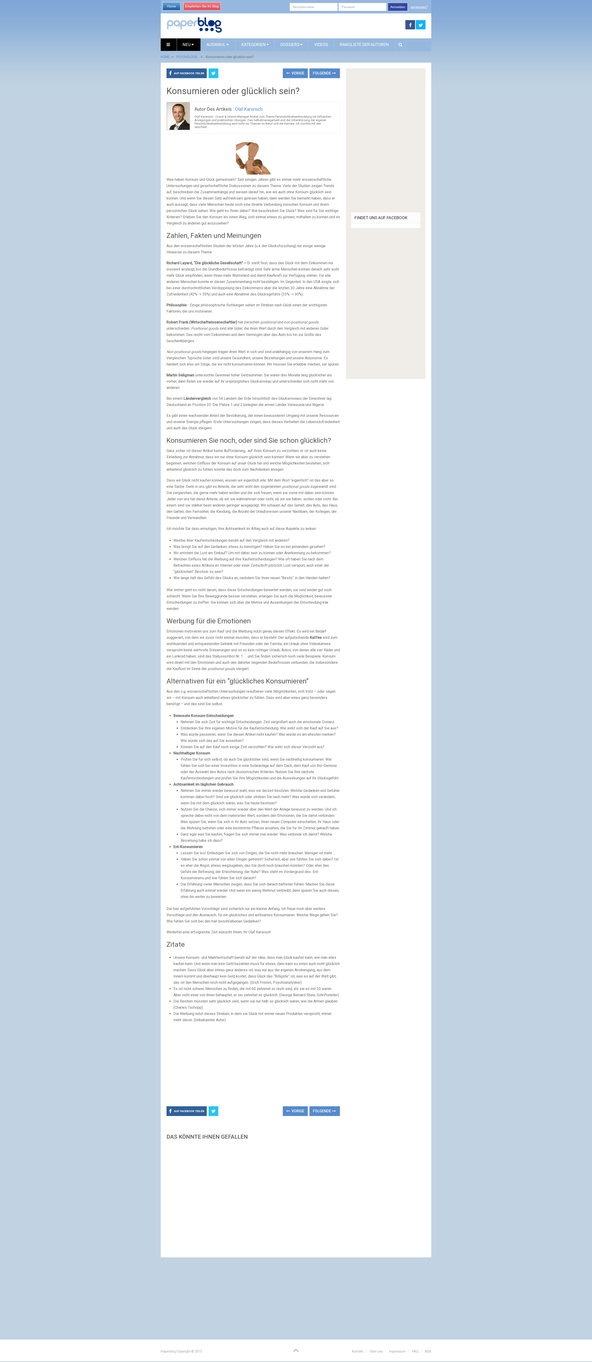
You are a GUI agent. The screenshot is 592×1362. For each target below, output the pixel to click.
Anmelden (397, 7)
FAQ (415, 1351)
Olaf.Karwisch (249, 109)
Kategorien (253, 44)
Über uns (376, 1351)
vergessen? (419, 7)
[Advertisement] (314, 25)
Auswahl (216, 44)
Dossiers (290, 44)
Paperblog (168, 1351)
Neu (187, 44)
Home (171, 6)
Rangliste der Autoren (364, 44)
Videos (321, 44)
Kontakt (357, 1351)
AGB (428, 1351)
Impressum (397, 1351)
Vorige (297, 73)
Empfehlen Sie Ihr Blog (202, 6)
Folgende (322, 73)
